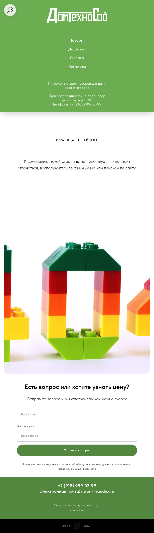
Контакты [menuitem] (77, 66)
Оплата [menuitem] (77, 57)
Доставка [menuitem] (77, 49)
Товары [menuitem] (77, 40)
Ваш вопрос (26, 426)
